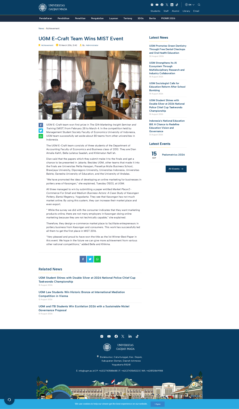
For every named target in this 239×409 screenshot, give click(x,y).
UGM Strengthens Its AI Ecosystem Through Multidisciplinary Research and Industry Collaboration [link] (167, 68)
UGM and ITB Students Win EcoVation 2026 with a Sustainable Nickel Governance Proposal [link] (84, 308)
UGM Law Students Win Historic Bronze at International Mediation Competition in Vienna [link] (82, 294)
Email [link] (196, 11)
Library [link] (186, 11)
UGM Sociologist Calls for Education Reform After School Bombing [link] (167, 87)
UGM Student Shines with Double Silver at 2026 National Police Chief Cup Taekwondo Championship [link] (87, 279)
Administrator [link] (92, 45)
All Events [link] (174, 169)
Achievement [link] (52, 28)
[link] (55, 7)
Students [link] (155, 11)
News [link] (41, 28)
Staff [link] (166, 11)
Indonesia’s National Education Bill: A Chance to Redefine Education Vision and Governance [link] (167, 126)
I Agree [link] (157, 404)
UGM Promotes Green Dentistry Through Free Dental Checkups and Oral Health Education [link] (167, 49)
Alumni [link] (175, 11)
